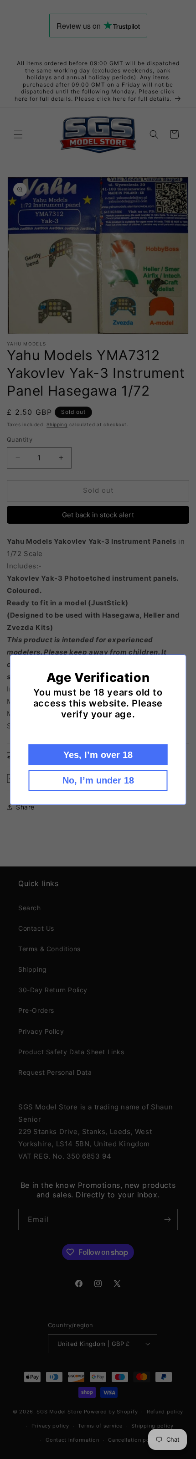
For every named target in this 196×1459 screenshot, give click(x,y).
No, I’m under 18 (98, 780)
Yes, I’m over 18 (98, 755)
